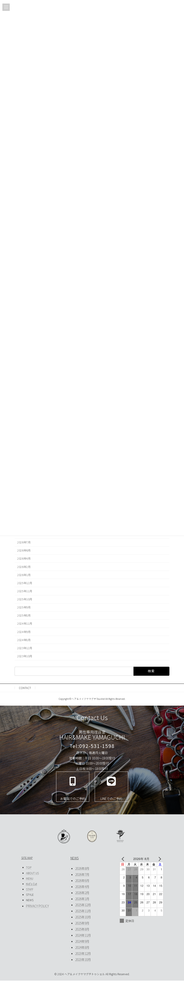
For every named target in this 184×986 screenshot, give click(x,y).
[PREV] (124, 858)
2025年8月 (24, 615)
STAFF (29, 889)
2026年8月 (82, 868)
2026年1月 (24, 575)
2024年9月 (24, 632)
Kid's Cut (31, 884)
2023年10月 (24, 656)
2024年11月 (24, 623)
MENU (29, 878)
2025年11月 (24, 591)
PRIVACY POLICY (37, 906)
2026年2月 (24, 567)
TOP (29, 867)
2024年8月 (24, 640)
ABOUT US (32, 873)
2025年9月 (24, 607)
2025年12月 (24, 583)
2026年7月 (24, 542)
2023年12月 (24, 648)
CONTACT (25, 688)
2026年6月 (24, 550)
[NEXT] (159, 858)
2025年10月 (24, 599)
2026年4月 (24, 558)
